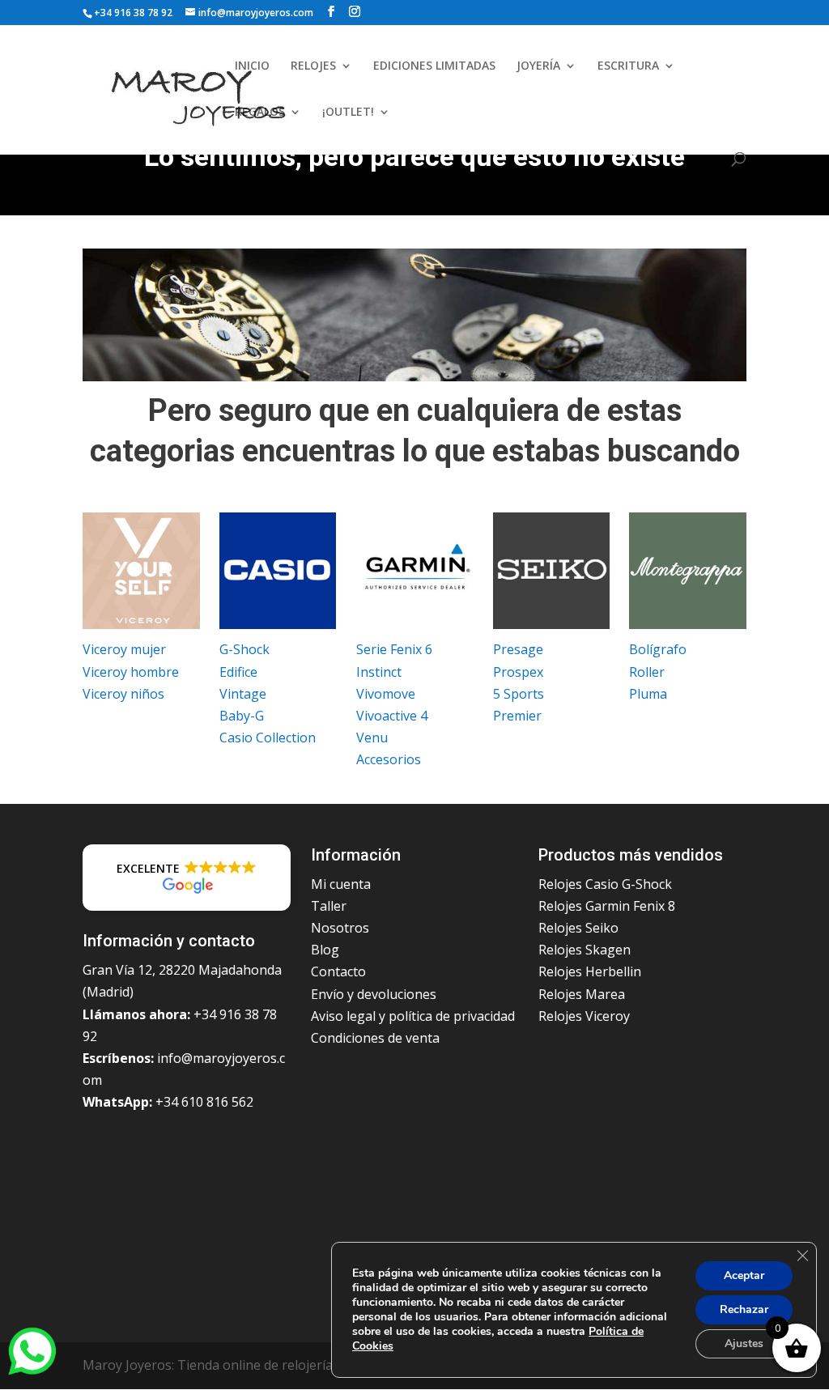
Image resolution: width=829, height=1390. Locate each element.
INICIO (252, 66)
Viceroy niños (123, 694)
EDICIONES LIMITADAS (434, 66)
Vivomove (385, 694)
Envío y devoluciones (373, 994)
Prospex (518, 672)
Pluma (648, 694)
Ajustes (744, 1343)
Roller (647, 672)
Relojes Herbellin (589, 971)
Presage (518, 649)
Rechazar (744, 1309)
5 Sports (518, 694)
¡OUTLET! (348, 112)
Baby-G (241, 716)
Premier (517, 716)
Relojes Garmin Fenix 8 (606, 906)
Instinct (379, 672)
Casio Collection (267, 737)
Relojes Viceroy (584, 1016)
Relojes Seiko (578, 928)
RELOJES (313, 66)
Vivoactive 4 (391, 716)
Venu (372, 737)
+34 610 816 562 (204, 1102)
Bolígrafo (658, 649)
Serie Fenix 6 (394, 649)
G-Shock (244, 649)
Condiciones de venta (375, 1038)
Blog (325, 950)
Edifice (238, 672)
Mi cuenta (341, 884)
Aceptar (744, 1275)
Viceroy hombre (131, 672)
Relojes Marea (581, 994)
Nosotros (340, 928)
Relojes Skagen (584, 950)
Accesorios (388, 759)
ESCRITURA (628, 66)
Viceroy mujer (124, 649)
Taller (328, 906)
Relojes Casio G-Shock (605, 884)
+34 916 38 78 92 (133, 12)
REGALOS (260, 112)
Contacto (338, 971)
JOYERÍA (538, 66)
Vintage (242, 694)
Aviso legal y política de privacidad (413, 1016)
